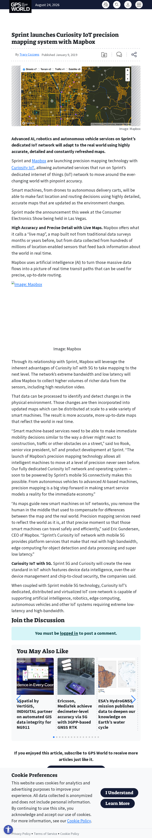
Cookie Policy (79, 820)
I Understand (119, 793)
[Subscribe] (105, 4)
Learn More (117, 803)
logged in (69, 633)
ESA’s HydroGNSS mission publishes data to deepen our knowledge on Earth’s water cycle (116, 714)
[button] (133, 699)
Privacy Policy (21, 834)
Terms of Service (45, 834)
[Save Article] (104, 55)
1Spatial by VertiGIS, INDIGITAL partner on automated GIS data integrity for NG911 (34, 714)
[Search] (116, 4)
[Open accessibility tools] (8, 829)
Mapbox (39, 160)
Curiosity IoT (22, 167)
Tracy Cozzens (29, 54)
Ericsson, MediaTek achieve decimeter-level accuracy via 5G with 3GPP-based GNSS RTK (74, 714)
